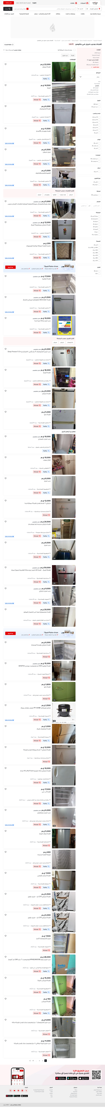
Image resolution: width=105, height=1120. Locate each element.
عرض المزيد (96, 67)
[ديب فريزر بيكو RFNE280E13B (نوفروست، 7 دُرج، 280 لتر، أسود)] (39, 964)
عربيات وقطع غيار (95, 14)
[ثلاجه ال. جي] (39, 796)
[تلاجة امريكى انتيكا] (39, 985)
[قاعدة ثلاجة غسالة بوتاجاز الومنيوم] (39, 251)
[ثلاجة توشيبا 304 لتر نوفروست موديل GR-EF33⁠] (39, 671)
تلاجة (72, 55)
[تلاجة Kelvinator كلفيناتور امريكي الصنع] (39, 304)
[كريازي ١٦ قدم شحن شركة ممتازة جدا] (39, 508)
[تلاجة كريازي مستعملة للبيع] (39, 230)
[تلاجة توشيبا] (39, 283)
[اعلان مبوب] (39, 465)
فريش (39, 195)
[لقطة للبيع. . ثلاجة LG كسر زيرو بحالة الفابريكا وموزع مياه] (39, 575)
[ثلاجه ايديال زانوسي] (39, 880)
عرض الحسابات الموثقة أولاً (65, 50)
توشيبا (54, 195)
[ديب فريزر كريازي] (39, 596)
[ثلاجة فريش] (39, 72)
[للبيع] (39, 93)
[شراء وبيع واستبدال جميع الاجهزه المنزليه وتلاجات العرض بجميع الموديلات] (39, 209)
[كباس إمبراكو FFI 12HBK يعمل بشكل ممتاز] (39, 713)
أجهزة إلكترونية (24, 14)
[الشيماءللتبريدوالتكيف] (39, 178)
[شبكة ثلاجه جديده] (39, 859)
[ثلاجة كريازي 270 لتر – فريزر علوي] (39, 901)
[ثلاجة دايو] (39, 419)
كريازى (71, 195)
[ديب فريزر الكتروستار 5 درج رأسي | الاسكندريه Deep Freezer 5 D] (39, 356)
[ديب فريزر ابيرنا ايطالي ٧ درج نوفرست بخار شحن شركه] (39, 1048)
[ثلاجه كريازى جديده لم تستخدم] (39, 529)
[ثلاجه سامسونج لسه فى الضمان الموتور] (39, 617)
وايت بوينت (63, 195)
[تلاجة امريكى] (39, 1006)
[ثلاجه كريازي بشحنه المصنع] (39, 650)
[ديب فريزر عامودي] (39, 444)
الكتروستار (70, 342)
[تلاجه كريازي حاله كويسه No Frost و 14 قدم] (39, 775)
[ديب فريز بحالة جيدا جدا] (39, 325)
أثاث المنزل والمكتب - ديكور (42, 14)
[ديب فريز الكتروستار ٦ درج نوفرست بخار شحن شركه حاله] (39, 1027)
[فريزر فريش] (39, 157)
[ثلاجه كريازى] (39, 398)
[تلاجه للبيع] (39, 377)
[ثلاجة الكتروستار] (39, 114)
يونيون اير (47, 195)
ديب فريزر (65, 55)
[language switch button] (34, 3)
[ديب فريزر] (39, 486)
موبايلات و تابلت (70, 14)
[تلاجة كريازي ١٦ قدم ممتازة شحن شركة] (39, 754)
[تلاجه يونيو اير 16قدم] (39, 136)
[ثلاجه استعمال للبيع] (39, 734)
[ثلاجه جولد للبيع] (39, 838)
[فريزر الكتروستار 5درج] (39, 943)
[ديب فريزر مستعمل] (39, 817)
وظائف (58, 14)
